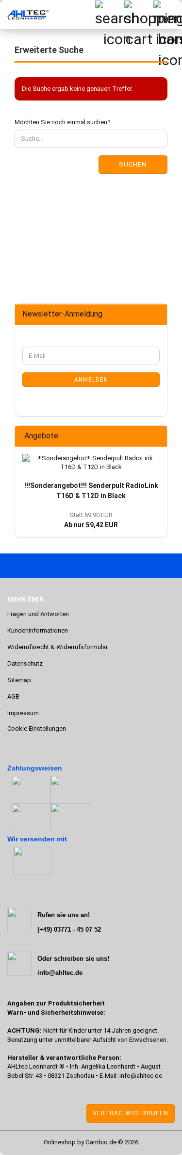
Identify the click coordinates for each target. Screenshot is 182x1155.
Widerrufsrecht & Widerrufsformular (57, 647)
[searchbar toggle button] (109, 14)
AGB (13, 696)
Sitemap (19, 680)
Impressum (23, 713)
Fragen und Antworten (38, 614)
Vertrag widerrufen (130, 1113)
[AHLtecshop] (24, 14)
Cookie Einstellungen (36, 728)
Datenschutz (25, 663)
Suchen (133, 164)
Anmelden (91, 379)
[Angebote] (157, 436)
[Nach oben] (26, 1140)
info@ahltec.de (140, 1075)
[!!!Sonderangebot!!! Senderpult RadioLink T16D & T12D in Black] (91, 463)
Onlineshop (60, 1142)
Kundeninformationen (37, 630)
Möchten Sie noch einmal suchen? (63, 122)
